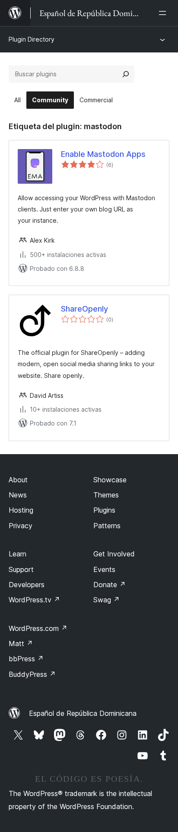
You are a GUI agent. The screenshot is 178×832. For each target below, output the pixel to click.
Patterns (107, 525)
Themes (106, 495)
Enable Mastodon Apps (103, 154)
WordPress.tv (34, 599)
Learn (17, 553)
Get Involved (114, 553)
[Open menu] (164, 13)
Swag (106, 599)
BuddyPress (32, 674)
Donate (109, 584)
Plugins (104, 510)
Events (104, 569)
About (18, 479)
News (18, 495)
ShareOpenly (84, 308)
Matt (21, 643)
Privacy (20, 525)
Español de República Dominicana (83, 713)
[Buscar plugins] (125, 74)
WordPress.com (38, 628)
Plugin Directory (31, 39)
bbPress (26, 658)
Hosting (21, 510)
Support (21, 569)
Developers (26, 584)
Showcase (110, 479)
